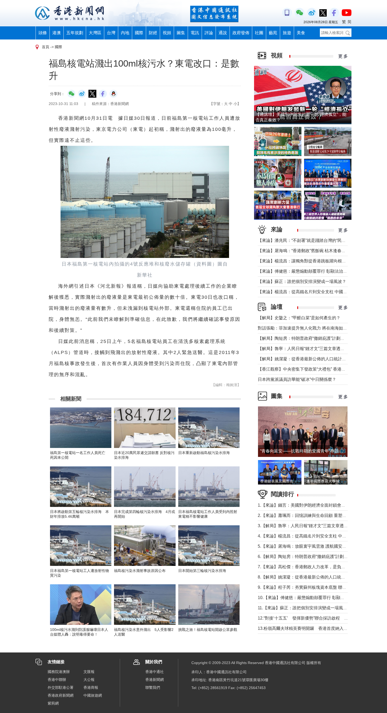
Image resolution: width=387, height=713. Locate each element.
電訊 (195, 33)
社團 (259, 33)
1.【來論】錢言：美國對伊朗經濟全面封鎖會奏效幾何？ (310, 505)
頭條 (42, 33)
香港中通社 (154, 672)
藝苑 (273, 33)
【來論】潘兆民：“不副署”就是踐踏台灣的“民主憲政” (307, 240)
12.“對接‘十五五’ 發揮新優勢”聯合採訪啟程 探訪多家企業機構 (318, 618)
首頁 (45, 47)
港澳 (56, 33)
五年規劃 (74, 33)
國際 (139, 33)
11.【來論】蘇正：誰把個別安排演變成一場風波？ (304, 608)
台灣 (111, 33)
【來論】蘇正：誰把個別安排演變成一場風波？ (302, 281)
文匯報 (89, 672)
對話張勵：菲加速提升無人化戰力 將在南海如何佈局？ (309, 328)
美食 (301, 33)
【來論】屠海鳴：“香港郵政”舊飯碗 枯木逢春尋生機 (306, 250)
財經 (153, 33)
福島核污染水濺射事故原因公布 (140, 571)
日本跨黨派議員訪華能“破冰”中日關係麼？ (297, 379)
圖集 (181, 33)
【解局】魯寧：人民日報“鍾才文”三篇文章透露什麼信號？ (312, 348)
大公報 (89, 679)
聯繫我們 (152, 687)
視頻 (167, 33)
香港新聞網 (154, 679)
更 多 (343, 56)
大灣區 (95, 33)
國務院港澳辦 (59, 672)
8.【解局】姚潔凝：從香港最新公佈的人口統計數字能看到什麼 (316, 577)
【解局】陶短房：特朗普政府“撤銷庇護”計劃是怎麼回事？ (312, 338)
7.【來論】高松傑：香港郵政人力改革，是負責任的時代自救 (314, 567)
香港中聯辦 (57, 679)
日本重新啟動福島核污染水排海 (204, 453)
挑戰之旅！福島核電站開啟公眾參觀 (207, 629)
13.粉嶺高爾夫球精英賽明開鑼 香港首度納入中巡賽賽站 (311, 628)
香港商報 (90, 687)
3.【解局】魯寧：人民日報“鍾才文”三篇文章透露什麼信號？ (313, 525)
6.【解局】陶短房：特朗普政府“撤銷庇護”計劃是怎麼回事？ (313, 556)
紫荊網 (53, 703)
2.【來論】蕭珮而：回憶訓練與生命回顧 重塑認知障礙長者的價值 (319, 515)
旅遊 (287, 33)
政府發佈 (240, 33)
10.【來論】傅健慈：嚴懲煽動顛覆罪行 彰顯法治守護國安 (312, 597)
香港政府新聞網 (60, 695)
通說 (223, 33)
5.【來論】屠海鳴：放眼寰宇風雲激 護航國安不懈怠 (306, 546)
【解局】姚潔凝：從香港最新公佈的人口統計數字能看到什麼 (314, 359)
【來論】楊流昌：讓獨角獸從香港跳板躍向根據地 (304, 261)
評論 (209, 33)
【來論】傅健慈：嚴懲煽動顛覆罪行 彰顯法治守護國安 (309, 271)
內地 (125, 33)
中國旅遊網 (92, 695)
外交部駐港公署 (60, 687)
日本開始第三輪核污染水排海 (202, 571)
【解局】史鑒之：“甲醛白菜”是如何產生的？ (299, 318)
